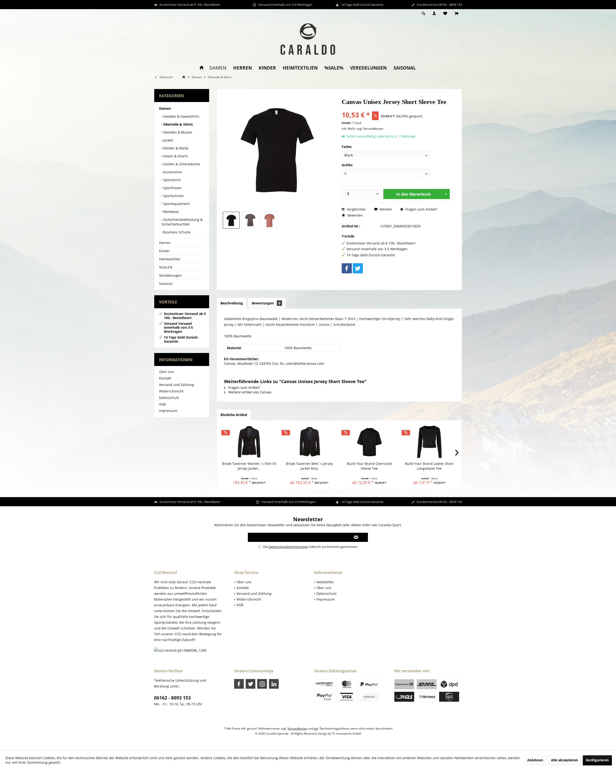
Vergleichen (356, 209)
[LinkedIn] (274, 684)
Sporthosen (172, 188)
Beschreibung (231, 303)
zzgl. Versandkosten (370, 129)
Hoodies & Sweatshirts (180, 116)
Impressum (168, 410)
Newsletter (325, 582)
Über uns (166, 371)
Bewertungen (266, 303)
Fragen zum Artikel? (420, 209)
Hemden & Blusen (177, 132)
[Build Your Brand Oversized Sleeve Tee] (369, 442)
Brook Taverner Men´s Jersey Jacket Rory (309, 466)
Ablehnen (535, 760)
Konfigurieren (597, 760)
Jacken (167, 140)
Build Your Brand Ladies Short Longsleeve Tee (429, 466)
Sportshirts (171, 180)
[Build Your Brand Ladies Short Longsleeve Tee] (429, 442)
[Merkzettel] (445, 13)
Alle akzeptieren (564, 760)
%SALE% (166, 267)
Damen (165, 108)
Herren (164, 242)
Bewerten (354, 215)
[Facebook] (347, 268)
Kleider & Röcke (175, 148)
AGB (162, 404)
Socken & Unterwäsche (181, 164)
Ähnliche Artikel (233, 414)
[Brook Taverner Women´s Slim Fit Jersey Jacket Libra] (249, 442)
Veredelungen (170, 275)
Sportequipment (176, 203)
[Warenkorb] (456, 13)
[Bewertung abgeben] (397, 108)
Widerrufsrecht (171, 391)
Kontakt (165, 378)
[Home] (201, 68)
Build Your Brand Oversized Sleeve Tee (369, 466)
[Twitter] (358, 268)
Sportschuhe (173, 195)
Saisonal (166, 283)
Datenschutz (169, 397)
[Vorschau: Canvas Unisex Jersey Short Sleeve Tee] (231, 220)
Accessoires (172, 172)
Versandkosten (298, 728)
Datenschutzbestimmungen (288, 547)
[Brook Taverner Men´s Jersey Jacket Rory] (309, 442)
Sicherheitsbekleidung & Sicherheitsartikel (182, 221)
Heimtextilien (169, 259)
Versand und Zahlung (176, 384)
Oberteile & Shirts (177, 124)
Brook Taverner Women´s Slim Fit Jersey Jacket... (249, 466)
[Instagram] (262, 684)
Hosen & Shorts (175, 156)
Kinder (164, 251)
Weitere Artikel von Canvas (249, 392)
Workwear (170, 211)
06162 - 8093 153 (172, 698)
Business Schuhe (176, 232)
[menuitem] (456, 13)
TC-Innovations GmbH (346, 734)
